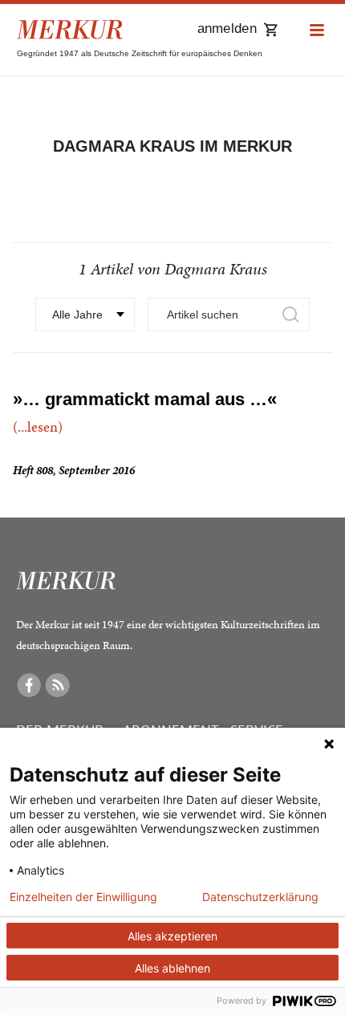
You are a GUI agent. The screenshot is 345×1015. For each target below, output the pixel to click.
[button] (317, 31)
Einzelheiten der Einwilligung (83, 897)
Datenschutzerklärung (260, 897)
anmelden (227, 28)
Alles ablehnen (172, 968)
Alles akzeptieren (172, 936)
